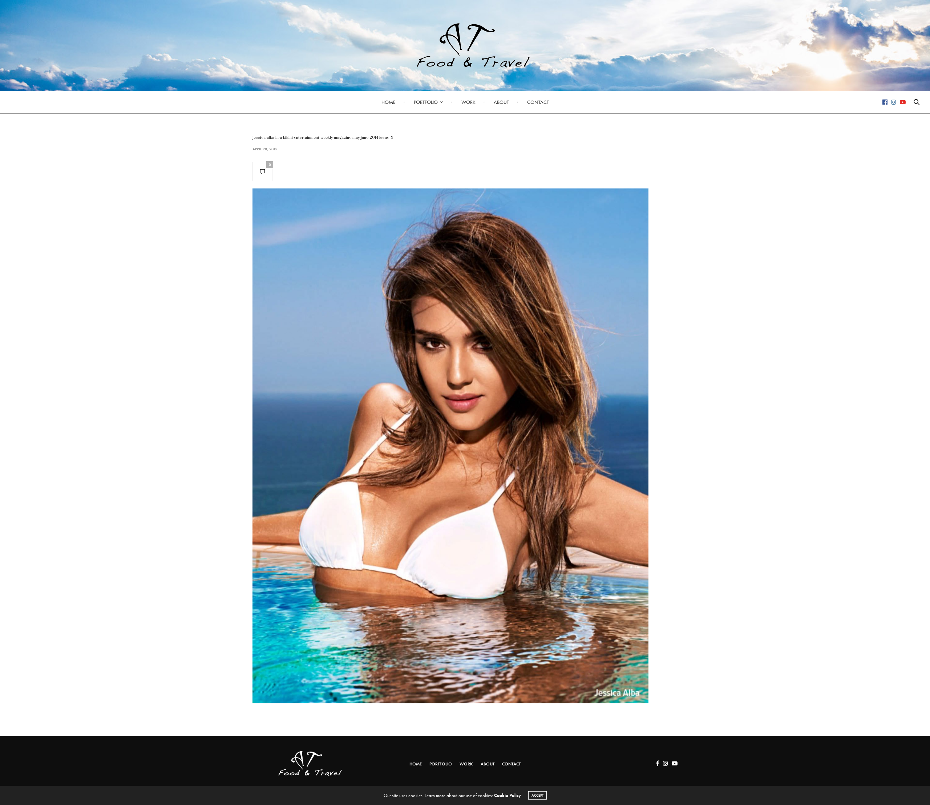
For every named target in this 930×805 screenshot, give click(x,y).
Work (468, 102)
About (501, 102)
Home (388, 102)
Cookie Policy (507, 795)
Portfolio (426, 102)
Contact (538, 102)
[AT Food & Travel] (465, 45)
